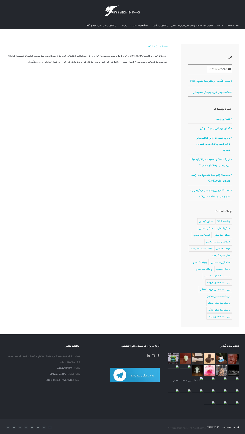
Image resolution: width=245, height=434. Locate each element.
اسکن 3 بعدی (206, 221)
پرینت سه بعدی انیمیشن (217, 275)
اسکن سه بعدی (202, 234)
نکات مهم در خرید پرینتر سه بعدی (212, 92)
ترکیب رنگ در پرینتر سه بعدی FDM (211, 81)
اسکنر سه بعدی (222, 234)
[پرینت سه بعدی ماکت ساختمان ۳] (221, 383)
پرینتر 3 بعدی (223, 269)
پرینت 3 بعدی (200, 262)
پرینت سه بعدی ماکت (219, 303)
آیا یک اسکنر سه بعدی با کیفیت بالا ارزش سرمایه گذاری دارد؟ (210, 162)
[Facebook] (158, 355)
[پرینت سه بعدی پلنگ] (209, 383)
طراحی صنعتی (223, 248)
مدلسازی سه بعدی (220, 262)
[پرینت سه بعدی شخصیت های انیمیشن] (197, 371)
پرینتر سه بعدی (204, 269)
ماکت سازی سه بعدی (201, 248)
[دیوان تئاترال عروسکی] (221, 395)
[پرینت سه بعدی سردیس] (185, 359)
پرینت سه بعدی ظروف (218, 282)
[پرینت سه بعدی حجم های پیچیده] (209, 359)
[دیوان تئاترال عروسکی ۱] (209, 395)
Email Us (212, 427)
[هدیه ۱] (209, 371)
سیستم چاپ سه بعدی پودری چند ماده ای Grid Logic (210, 178)
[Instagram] (153, 355)
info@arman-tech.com (59, 380)
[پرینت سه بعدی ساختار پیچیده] (233, 383)
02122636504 (65, 368)
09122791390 (58, 374)
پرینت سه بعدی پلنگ (219, 309)
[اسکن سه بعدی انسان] (233, 359)
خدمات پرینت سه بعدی (218, 241)
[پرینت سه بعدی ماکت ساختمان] (233, 395)
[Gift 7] (221, 359)
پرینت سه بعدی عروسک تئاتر (215, 289)
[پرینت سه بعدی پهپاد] (197, 395)
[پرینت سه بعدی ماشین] (233, 407)
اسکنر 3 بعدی (206, 228)
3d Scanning (223, 221)
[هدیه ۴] (233, 371)
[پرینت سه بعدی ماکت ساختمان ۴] (185, 371)
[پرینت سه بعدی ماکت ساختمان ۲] (188, 380)
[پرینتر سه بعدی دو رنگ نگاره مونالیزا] (173, 359)
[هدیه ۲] (221, 371)
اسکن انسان (224, 228)
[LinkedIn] (148, 355)
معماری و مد (223, 119)
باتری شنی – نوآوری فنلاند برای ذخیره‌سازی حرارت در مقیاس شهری (213, 144)
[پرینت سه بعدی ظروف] (173, 371)
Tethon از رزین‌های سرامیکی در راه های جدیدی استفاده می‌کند (210, 193)
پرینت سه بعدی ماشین (218, 296)
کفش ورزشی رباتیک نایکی (215, 128)
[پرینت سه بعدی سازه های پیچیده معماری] (197, 359)
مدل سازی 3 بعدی (221, 255)
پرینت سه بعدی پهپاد (219, 316)
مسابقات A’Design (158, 46)
